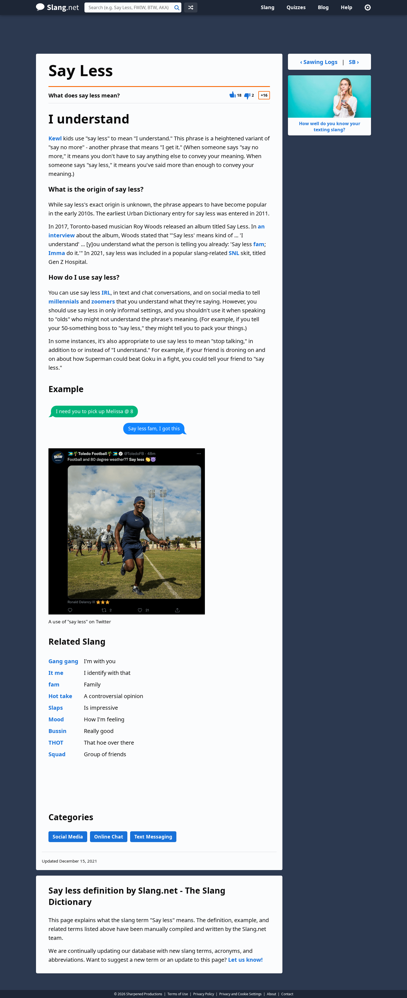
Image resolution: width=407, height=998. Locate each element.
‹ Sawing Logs (319, 62)
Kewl (55, 138)
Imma (56, 253)
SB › (354, 62)
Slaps (55, 707)
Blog (323, 7)
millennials (63, 301)
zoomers (103, 301)
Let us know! (245, 959)
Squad (57, 754)
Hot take (60, 696)
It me (55, 673)
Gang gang (63, 661)
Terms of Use (178, 994)
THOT (55, 742)
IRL (106, 292)
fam (258, 244)
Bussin (57, 731)
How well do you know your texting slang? (329, 126)
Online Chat (108, 836)
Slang (267, 7)
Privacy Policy (203, 994)
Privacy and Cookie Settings (240, 994)
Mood (56, 719)
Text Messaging (153, 836)
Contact (287, 994)
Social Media (68, 836)
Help (346, 7)
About (271, 994)
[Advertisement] (203, 34)
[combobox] (132, 7)
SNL (234, 253)
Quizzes (296, 7)
